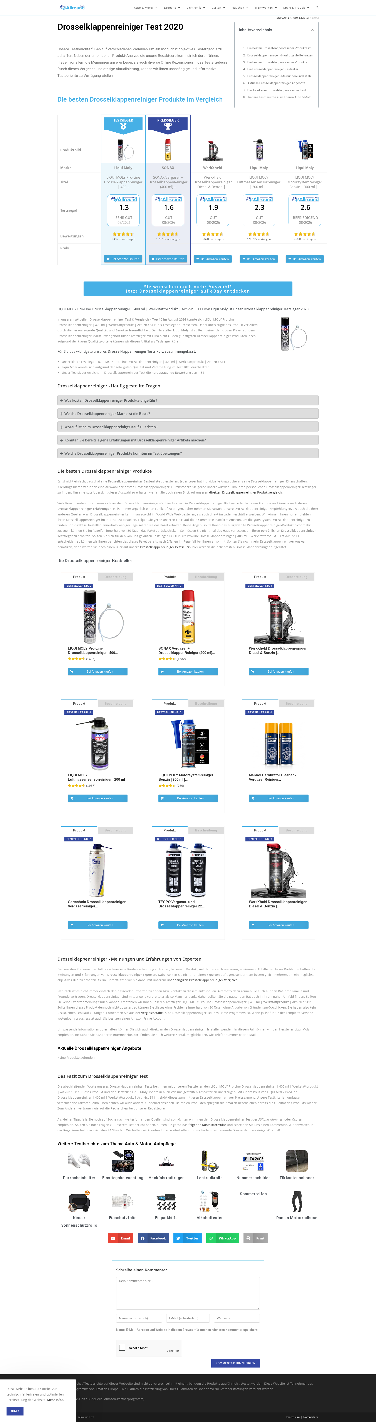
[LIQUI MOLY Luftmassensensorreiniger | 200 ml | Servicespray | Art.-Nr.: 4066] (258, 150)
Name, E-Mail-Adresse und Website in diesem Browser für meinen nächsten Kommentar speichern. (187, 1329)
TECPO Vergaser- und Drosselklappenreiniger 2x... (181, 904)
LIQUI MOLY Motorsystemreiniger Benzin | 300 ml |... (185, 777)
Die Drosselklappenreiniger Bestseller (272, 69)
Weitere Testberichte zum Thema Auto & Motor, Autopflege (280, 97)
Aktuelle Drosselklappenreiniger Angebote (276, 83)
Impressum (293, 1417)
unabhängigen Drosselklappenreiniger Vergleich (202, 980)
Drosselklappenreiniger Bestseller (165, 547)
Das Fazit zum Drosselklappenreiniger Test (276, 90)
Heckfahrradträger (166, 1177)
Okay (15, 1411)
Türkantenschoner (296, 1177)
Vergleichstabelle (153, 1013)
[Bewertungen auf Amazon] (123, 234)
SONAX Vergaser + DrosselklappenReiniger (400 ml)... (186, 651)
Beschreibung (115, 577)
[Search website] (317, 7)
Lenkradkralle (210, 1177)
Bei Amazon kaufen (125, 259)
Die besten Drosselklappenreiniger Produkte (277, 62)
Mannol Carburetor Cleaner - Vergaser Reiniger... (272, 777)
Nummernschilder (253, 1177)
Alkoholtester (210, 1217)
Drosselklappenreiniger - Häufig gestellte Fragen (280, 55)
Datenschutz (311, 1417)
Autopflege (165, 1143)
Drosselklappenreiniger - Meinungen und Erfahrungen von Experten (280, 76)
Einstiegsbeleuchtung (122, 1177)
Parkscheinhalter (79, 1177)
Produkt (79, 577)
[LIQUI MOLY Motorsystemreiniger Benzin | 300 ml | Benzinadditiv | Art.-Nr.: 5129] (305, 150)
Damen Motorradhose (296, 1217)
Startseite (283, 18)
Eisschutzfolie (123, 1217)
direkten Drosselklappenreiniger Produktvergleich (245, 492)
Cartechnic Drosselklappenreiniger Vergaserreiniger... (97, 904)
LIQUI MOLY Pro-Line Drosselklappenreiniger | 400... (93, 651)
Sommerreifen (253, 1194)
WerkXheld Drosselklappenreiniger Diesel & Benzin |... (278, 651)
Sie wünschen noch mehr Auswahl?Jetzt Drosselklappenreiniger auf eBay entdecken (188, 289)
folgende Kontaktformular (207, 1125)
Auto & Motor (300, 18)
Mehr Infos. (55, 1400)
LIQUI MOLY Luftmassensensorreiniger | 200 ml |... (96, 777)
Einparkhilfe (166, 1217)
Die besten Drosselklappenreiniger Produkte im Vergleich (280, 48)
